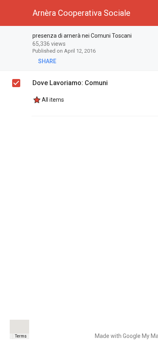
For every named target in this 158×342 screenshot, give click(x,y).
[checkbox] (16, 83)
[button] (13, 13)
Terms (21, 336)
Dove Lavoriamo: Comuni (70, 83)
